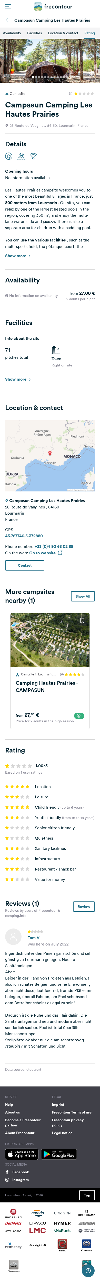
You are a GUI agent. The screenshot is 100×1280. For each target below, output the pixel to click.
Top (87, 1195)
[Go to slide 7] (52, 77)
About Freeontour (19, 1132)
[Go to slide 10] (61, 77)
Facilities (34, 33)
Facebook (20, 1172)
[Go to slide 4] (42, 77)
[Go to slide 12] (67, 77)
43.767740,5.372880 (24, 536)
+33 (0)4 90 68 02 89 (54, 546)
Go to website (43, 553)
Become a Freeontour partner (23, 1122)
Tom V (33, 937)
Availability (12, 33)
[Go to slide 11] (64, 77)
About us (12, 1112)
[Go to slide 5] (45, 77)
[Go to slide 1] (33, 77)
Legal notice (62, 1132)
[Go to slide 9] (58, 77)
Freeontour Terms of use (72, 1112)
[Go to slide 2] (36, 77)
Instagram (20, 1179)
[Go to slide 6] (48, 77)
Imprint (58, 1104)
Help (9, 1104)
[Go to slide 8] (55, 77)
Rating (89, 33)
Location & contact (63, 33)
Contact (25, 565)
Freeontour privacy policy (68, 1122)
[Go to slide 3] (39, 77)
